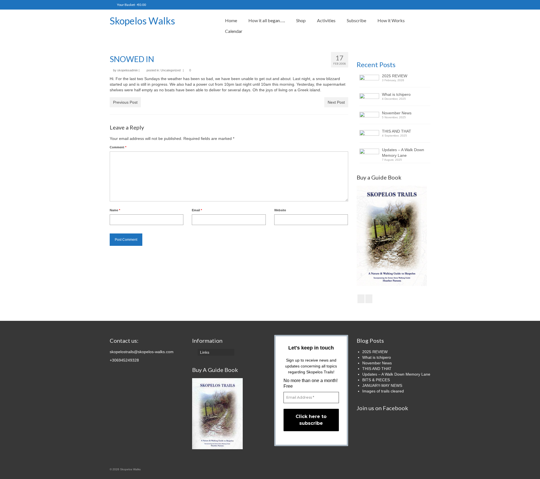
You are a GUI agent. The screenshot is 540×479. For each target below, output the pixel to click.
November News (396, 113)
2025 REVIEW (394, 76)
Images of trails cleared (383, 391)
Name (115, 210)
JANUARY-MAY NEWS (382, 385)
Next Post (336, 102)
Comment (118, 147)
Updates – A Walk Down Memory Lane (403, 152)
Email (197, 210)
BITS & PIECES (376, 380)
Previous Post (125, 102)
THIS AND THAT (396, 131)
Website (280, 210)
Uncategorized (171, 70)
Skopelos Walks (142, 20)
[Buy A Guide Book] (217, 413)
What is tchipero (396, 94)
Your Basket (131, 5)
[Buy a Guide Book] (392, 235)
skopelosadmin (127, 70)
